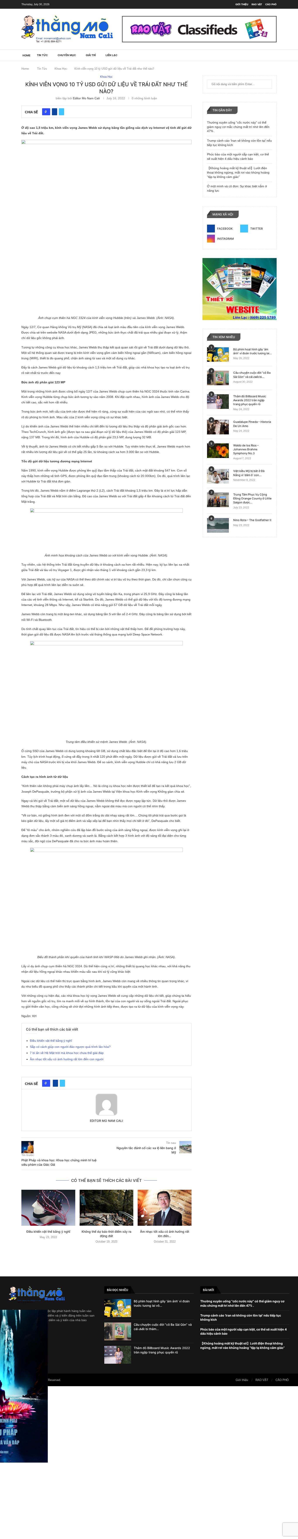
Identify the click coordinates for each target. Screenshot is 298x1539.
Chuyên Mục (67, 55)
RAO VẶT (257, 4)
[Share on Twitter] (61, 111)
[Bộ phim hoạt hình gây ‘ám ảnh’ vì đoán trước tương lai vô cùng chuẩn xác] (218, 354)
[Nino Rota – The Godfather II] (218, 525)
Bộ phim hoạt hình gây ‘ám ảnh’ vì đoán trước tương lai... (252, 351)
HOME (26, 55)
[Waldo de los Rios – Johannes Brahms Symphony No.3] (218, 450)
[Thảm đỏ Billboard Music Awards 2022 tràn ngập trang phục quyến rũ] (218, 401)
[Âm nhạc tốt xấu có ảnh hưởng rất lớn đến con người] (165, 1208)
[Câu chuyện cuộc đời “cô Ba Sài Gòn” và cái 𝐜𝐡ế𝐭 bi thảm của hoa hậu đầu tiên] (218, 378)
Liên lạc (111, 55)
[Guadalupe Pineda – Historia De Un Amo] (218, 427)
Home (25, 68)
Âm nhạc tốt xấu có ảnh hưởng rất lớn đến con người (66, 1059)
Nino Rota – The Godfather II (252, 520)
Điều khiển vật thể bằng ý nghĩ (51, 1040)
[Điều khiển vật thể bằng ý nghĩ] (48, 1208)
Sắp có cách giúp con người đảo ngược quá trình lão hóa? (70, 1046)
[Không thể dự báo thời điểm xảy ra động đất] (107, 1208)
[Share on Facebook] (54, 111)
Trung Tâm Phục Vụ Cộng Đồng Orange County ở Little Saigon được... (252, 498)
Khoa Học (61, 68)
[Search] (274, 55)
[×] (149, 1462)
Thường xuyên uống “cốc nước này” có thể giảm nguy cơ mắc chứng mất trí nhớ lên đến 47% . (238, 127)
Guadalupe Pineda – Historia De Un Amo (252, 423)
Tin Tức (42, 55)
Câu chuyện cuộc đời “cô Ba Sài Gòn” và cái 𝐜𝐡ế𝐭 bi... (252, 374)
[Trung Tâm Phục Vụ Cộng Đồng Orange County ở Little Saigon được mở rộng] (218, 499)
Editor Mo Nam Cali (86, 98)
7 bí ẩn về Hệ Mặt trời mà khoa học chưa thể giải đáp (67, 1053)
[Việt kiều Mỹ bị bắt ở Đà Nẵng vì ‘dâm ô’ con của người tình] (218, 476)
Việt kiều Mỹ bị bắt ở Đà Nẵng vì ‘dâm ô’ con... (248, 473)
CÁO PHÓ (271, 4)
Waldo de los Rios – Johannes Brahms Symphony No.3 (246, 449)
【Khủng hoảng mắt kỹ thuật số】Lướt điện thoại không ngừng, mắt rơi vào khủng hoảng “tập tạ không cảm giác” (238, 172)
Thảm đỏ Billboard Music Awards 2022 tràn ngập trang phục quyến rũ (249, 400)
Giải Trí (91, 55)
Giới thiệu (241, 4)
